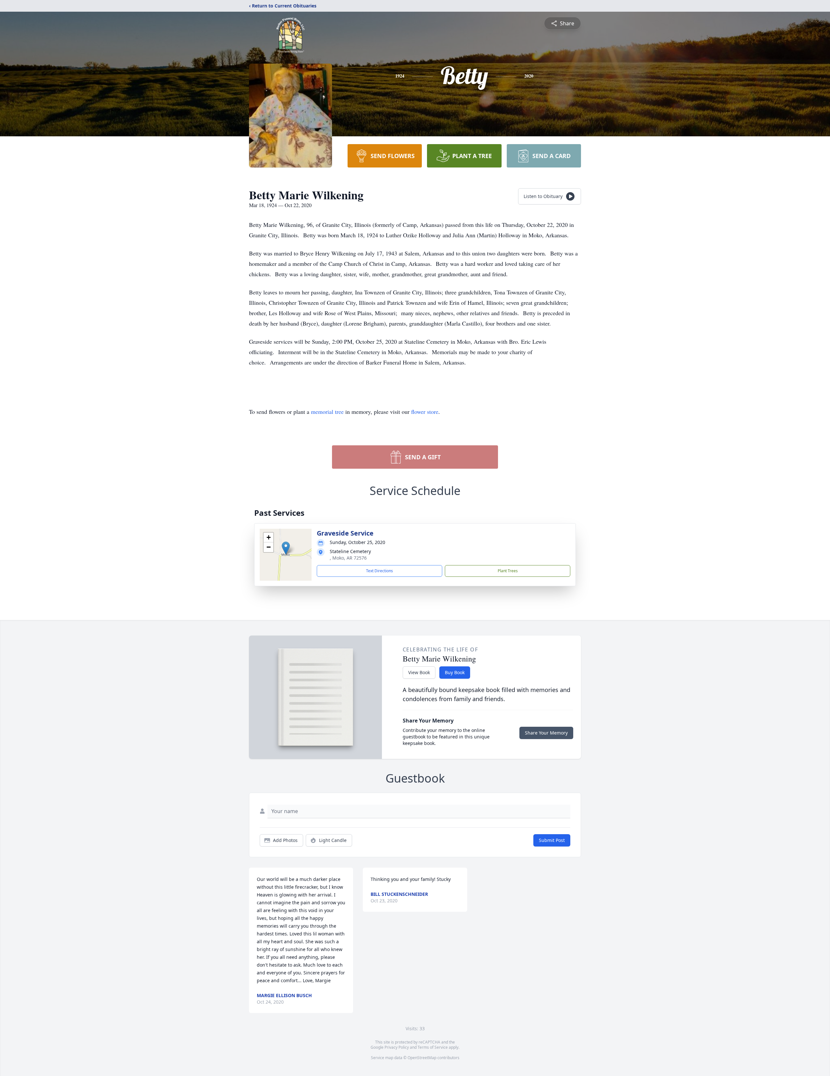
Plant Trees (508, 571)
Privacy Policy (397, 1047)
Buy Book (455, 672)
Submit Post (552, 840)
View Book (419, 672)
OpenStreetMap (422, 1057)
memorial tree (327, 411)
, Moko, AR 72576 (348, 558)
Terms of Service (433, 1047)
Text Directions (379, 571)
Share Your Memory (546, 733)
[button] (286, 548)
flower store (424, 411)
